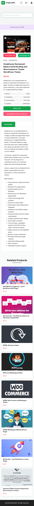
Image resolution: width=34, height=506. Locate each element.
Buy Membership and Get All (17, 114)
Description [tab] (8, 124)
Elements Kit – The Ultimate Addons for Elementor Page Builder (16, 317)
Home (5, 60)
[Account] (32, 3)
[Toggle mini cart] (26, 3)
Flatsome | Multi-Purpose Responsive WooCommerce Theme (16, 489)
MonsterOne (13, 60)
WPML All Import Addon (11, 345)
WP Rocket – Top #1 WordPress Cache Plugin (16, 460)
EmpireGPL (13, 503)
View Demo (9, 55)
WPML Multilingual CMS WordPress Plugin (15, 430)
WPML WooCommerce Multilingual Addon (14, 401)
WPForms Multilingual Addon (13, 373)
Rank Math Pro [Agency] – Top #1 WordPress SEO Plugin (14, 287)
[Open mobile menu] (21, 3)
